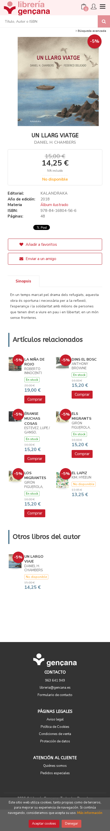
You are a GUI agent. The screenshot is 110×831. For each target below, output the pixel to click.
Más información (89, 813)
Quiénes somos (55, 766)
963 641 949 (55, 680)
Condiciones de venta (55, 734)
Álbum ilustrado (54, 204)
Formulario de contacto (55, 695)
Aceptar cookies (44, 823)
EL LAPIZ (79, 473)
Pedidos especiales (55, 773)
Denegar (71, 823)
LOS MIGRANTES (35, 476)
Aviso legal (55, 719)
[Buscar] (104, 21)
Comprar (34, 399)
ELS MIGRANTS (81, 416)
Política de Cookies (55, 727)
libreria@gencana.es (55, 687)
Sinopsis (23, 281)
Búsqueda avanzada (91, 31)
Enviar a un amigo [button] (40, 259)
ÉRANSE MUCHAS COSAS (32, 418)
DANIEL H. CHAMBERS (55, 142)
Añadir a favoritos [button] (41, 244)
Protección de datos (55, 741)
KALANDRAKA (54, 193)
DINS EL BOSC (84, 359)
